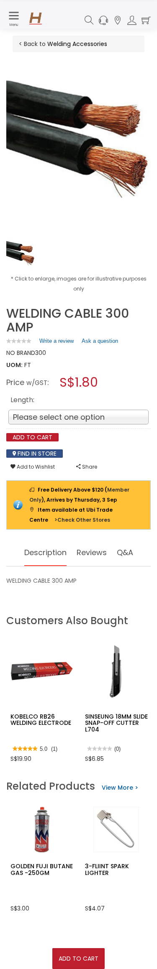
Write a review (56, 343)
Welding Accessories (77, 44)
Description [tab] (45, 552)
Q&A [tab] (125, 552)
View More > (120, 787)
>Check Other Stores (82, 519)
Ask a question (100, 341)
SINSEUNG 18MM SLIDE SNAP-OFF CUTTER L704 (116, 723)
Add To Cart (78, 958)
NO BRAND (20, 353)
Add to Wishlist (35, 466)
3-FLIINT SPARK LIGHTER (107, 869)
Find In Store (36, 453)
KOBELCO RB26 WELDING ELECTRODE (40, 719)
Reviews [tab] (92, 552)
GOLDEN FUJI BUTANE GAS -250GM (41, 869)
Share (89, 466)
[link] (18, 341)
